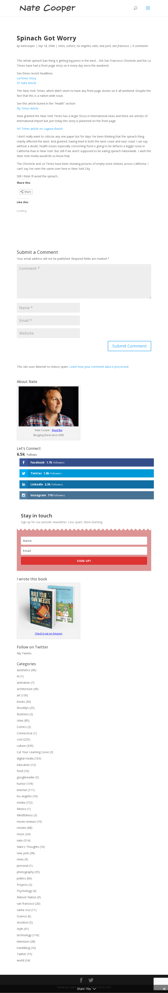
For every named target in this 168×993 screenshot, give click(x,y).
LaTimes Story (26, 78)
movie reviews (26, 821)
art (18, 695)
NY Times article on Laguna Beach (40, 129)
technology (24, 935)
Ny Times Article (28, 108)
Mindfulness (25, 815)
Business (23, 714)
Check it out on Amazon (48, 633)
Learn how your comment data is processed (98, 367)
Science (22, 916)
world (20, 960)
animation (23, 682)
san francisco (120, 46)
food (20, 771)
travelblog (23, 948)
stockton (22, 922)
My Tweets (24, 653)
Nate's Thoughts (28, 847)
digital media (25, 758)
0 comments (140, 46)
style (20, 929)
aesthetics (23, 670)
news (20, 859)
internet (22, 790)
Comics (22, 727)
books (21, 702)
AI (18, 676)
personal (22, 866)
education (23, 765)
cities (61, 46)
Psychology (24, 891)
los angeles (84, 46)
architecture (25, 689)
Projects (22, 885)
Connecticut (25, 733)
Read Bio (57, 430)
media (21, 802)
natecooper (27, 46)
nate (95, 46)
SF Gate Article (26, 83)
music (21, 834)
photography (25, 872)
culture (70, 46)
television (23, 941)
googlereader (26, 777)
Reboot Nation (26, 897)
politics (21, 878)
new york (105, 46)
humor (21, 784)
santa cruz (24, 910)
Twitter (21, 954)
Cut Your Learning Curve (33, 752)
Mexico (21, 809)
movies (21, 828)
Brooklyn (23, 708)
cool (20, 739)
